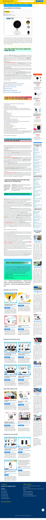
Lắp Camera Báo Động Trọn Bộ (37, 220)
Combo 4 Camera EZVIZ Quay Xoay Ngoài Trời (23, 354)
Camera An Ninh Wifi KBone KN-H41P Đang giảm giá (38, 115)
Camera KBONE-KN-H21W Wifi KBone (12, 8)
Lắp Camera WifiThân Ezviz (37, 184)
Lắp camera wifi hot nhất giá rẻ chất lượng (37, 212)
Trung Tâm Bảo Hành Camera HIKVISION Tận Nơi (38, 292)
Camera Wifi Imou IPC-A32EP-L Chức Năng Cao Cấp (10, 305)
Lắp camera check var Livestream (37, 170)
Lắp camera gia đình (4, 494)
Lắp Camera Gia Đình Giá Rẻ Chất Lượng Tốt (37, 366)
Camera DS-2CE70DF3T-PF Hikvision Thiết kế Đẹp (9, 422)
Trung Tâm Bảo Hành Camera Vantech (38, 242)
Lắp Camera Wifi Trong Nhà (24, 5)
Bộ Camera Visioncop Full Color (37, 223)
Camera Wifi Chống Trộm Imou (37, 191)
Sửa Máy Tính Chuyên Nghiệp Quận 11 (15, 280)
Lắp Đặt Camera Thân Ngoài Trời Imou (37, 202)
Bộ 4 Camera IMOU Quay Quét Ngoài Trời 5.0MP (10, 354)
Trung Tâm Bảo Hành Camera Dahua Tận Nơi (37, 321)
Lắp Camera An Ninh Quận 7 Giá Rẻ (37, 344)
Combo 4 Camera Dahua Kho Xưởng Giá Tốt (24, 377)
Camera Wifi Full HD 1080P (37, 206)
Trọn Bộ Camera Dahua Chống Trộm (37, 216)
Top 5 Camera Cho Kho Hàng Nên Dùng (37, 157)
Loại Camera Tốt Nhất (37, 173)
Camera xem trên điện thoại (5, 498)
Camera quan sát (4, 489)
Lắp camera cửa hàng (4, 495)
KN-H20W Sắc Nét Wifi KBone (37, 99)
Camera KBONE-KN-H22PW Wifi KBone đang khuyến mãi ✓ (38, 132)
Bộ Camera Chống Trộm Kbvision (37, 226)
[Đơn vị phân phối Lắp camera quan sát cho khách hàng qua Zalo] (43, 510)
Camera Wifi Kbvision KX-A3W (24, 303)
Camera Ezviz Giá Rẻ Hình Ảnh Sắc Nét (37, 195)
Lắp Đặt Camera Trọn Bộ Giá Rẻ (38, 394)
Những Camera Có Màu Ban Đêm (37, 166)
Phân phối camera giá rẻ (8, 1)
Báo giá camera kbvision (37, 153)
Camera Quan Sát (7, 5)
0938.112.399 (39, 1)
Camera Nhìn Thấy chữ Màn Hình (37, 163)
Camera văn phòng (4, 492)
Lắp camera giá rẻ (4, 491)
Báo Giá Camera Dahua (37, 421)
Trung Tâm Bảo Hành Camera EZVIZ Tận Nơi (38, 267)
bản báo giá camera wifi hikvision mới (36, 149)
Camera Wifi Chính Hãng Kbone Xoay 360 (37, 187)
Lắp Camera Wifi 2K (37, 198)
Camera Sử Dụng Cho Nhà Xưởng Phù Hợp (16, 282)
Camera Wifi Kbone (15, 5)
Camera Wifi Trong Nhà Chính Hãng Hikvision (37, 179)
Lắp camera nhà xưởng (5, 497)
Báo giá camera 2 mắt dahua (37, 160)
